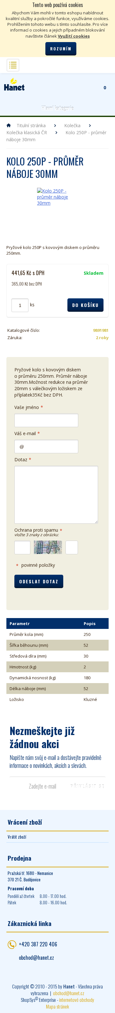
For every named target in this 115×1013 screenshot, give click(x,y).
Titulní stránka (31, 125)
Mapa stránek (57, 1006)
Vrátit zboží (17, 837)
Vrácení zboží (25, 821)
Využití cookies (74, 36)
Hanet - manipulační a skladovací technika (14, 84)
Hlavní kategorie (57, 108)
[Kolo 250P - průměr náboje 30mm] (57, 208)
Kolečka (72, 125)
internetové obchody (76, 999)
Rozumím (61, 48)
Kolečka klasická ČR (26, 132)
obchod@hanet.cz (36, 957)
